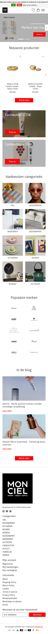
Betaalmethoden (9, 598)
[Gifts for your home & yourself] (5, 10)
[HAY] (14, 319)
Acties (5, 605)
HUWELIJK (7, 552)
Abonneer (37, 615)
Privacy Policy (8, 595)
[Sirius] (14, 353)
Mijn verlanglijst (9, 570)
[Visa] (25, 630)
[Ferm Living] (34, 308)
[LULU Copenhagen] (14, 341)
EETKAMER (13, 258)
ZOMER (5, 555)
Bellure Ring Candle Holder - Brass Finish (13, 86)
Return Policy (8, 585)
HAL (13, 205)
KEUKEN (35, 258)
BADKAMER (13, 231)
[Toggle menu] (43, 10)
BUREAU (12, 284)
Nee (19, 5)
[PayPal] (33, 630)
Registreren (7, 564)
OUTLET (6, 549)
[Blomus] (14, 308)
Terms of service (9, 592)
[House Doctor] (34, 319)
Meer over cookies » (30, 5)
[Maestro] (29, 630)
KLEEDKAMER (35, 205)
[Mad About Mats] (34, 341)
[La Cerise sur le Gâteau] (34, 330)
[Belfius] (13, 630)
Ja (13, 5)
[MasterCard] (21, 630)
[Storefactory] (34, 353)
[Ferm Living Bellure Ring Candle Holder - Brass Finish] (12, 67)
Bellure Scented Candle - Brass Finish (35, 86)
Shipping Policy (9, 582)
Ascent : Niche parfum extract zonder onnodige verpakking (22, 405)
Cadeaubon (38, 34)
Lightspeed (39, 627)
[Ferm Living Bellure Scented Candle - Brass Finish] (35, 67)
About (5, 579)
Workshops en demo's (12, 601)
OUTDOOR (35, 284)
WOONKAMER (35, 231)
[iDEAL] (37, 630)
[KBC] (17, 630)
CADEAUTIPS (8, 545)
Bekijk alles (24, 100)
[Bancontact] (9, 630)
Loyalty (5, 588)
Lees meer (7, 411)
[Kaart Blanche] (14, 330)
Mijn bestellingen (10, 567)
